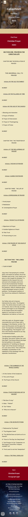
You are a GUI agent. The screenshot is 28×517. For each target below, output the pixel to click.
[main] (14, 14)
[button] (2, 2)
